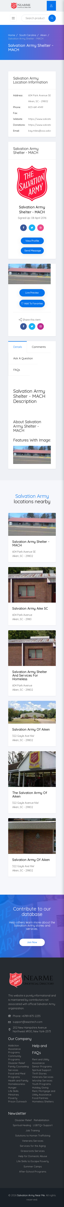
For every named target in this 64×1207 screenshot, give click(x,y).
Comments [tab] (39, 347)
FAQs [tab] (16, 369)
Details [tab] (17, 347)
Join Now (32, 942)
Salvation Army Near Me (31, 1195)
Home (11, 35)
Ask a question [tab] (23, 358)
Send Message (32, 250)
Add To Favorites (33, 303)
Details (32, 530)
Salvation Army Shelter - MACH (25, 38)
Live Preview (32, 292)
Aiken (43, 35)
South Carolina (27, 35)
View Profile (32, 240)
